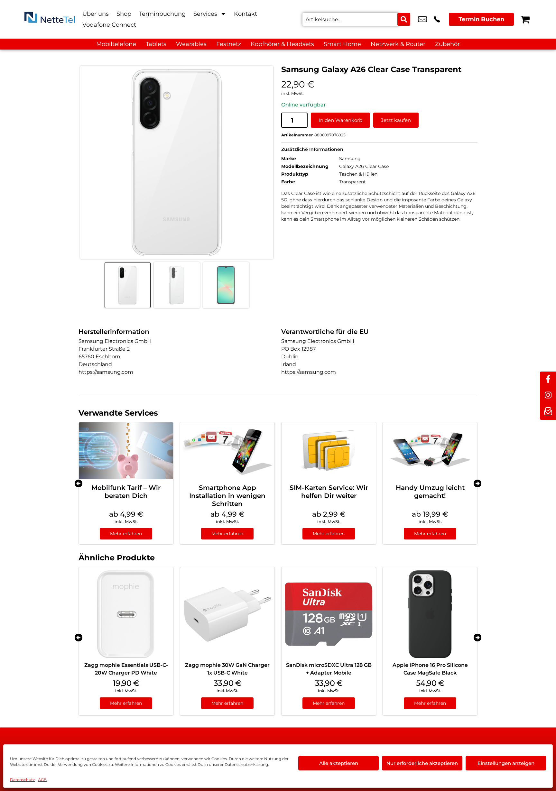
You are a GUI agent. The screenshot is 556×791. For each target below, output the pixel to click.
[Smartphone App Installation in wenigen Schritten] (227, 450)
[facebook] (548, 380)
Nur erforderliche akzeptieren (422, 763)
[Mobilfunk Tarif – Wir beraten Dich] (126, 450)
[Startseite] (49, 19)
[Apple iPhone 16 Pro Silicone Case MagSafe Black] (430, 614)
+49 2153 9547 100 (437, 19)
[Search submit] (403, 19)
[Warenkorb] (525, 19)
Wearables (191, 44)
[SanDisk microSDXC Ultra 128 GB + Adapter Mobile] (329, 614)
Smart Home (342, 44)
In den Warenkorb (340, 120)
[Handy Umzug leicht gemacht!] (430, 450)
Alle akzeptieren (338, 763)
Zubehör (447, 44)
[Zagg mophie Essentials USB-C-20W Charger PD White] (126, 614)
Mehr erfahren (126, 534)
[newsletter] (548, 412)
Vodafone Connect (109, 24)
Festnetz (228, 44)
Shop (123, 13)
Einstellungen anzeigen (505, 763)
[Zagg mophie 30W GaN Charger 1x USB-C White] (227, 614)
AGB (42, 779)
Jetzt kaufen (396, 120)
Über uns (95, 13)
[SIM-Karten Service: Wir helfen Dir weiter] (329, 450)
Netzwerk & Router (398, 44)
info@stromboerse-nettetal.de (422, 19)
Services (205, 13)
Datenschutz (22, 779)
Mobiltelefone (116, 44)
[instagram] (548, 396)
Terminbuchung (162, 13)
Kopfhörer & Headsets (282, 44)
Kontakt (245, 13)
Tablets (156, 44)
